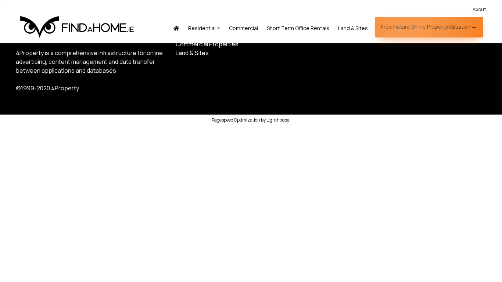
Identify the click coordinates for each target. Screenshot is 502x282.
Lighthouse (277, 120)
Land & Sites (353, 28)
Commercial (243, 28)
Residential (202, 28)
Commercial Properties (207, 44)
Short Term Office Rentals (298, 28)
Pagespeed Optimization (236, 120)
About (479, 9)
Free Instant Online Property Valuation (425, 26)
